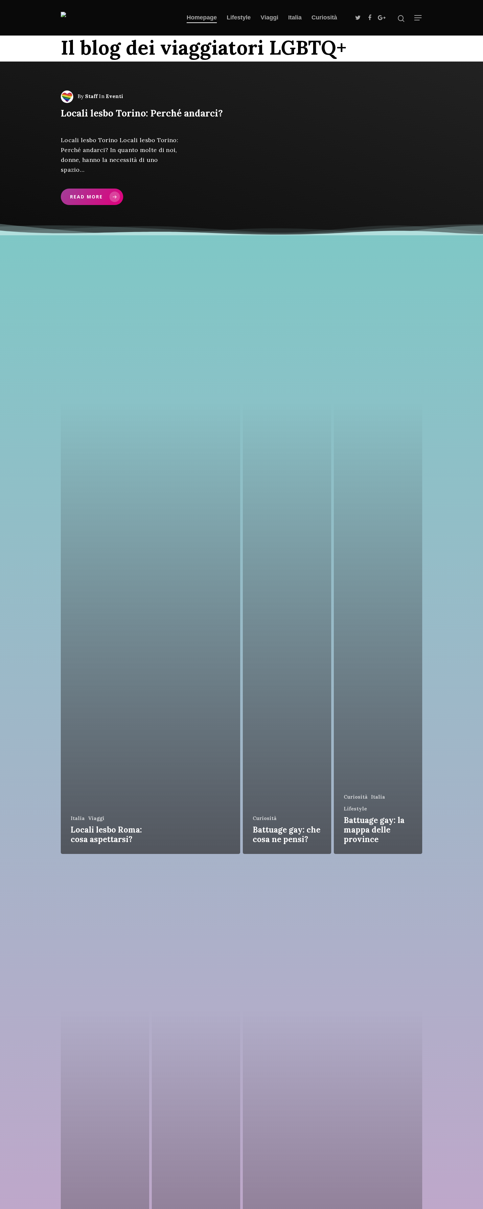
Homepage (202, 17)
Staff (91, 96)
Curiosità (324, 17)
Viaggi (269, 17)
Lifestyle (239, 17)
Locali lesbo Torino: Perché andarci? (142, 113)
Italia (295, 17)
